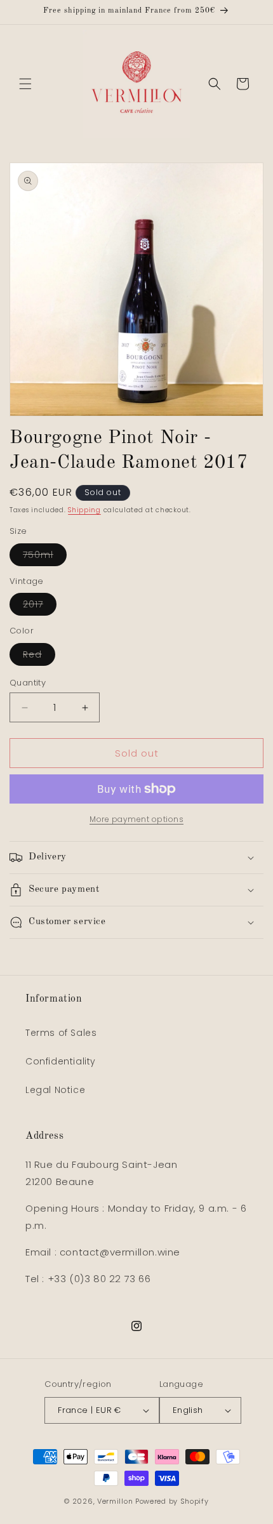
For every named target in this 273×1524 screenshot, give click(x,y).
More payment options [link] (136, 819)
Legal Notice (55, 1089)
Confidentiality (60, 1061)
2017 (40, 606)
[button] (25, 84)
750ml (45, 557)
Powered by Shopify (172, 1501)
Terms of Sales (61, 1032)
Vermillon (115, 1501)
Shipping (84, 510)
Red (39, 656)
